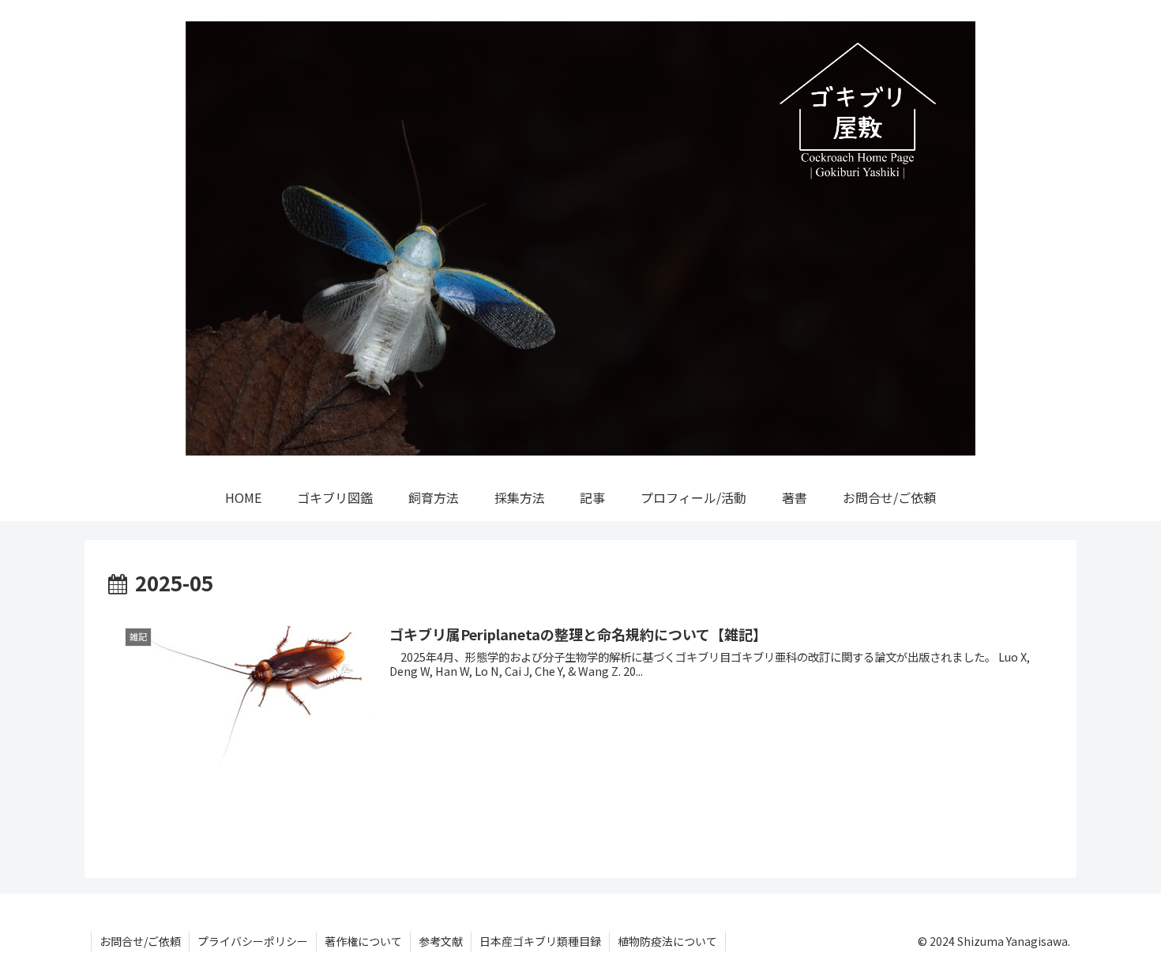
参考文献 (441, 941)
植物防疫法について (667, 941)
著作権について (363, 941)
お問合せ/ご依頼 (140, 941)
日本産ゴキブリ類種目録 (540, 941)
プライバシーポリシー (252, 941)
